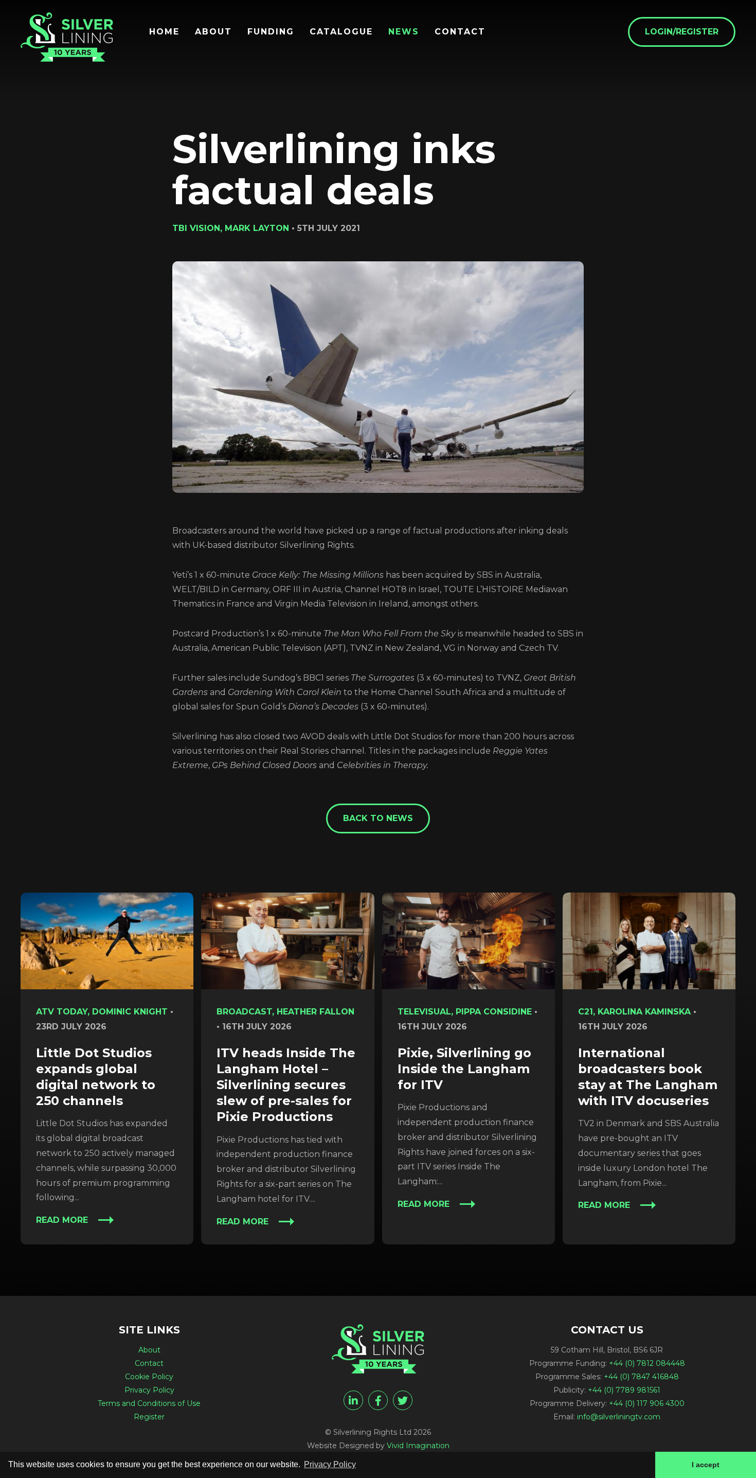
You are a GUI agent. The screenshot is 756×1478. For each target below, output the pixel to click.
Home (164, 32)
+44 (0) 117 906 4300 (647, 1403)
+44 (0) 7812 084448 (647, 1363)
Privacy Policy (149, 1390)
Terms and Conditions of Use (149, 1403)
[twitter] (402, 1400)
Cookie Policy (149, 1376)
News (403, 32)
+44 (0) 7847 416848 (641, 1376)
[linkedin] (353, 1400)
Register (149, 1416)
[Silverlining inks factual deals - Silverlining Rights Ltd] (67, 37)
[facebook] (378, 1400)
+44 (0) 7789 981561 (624, 1390)
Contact (460, 32)
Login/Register (681, 32)
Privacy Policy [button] (330, 1464)
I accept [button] (705, 1465)
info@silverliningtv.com (618, 1416)
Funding (270, 32)
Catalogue (341, 32)
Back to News (378, 818)
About (213, 32)
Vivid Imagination (418, 1445)
